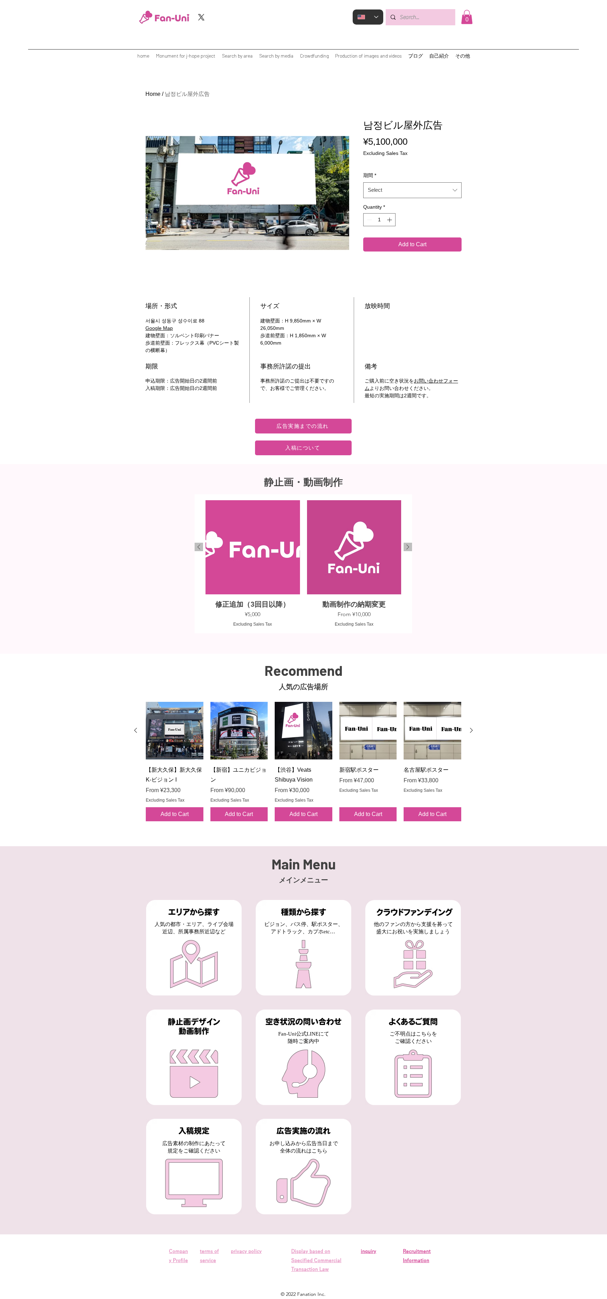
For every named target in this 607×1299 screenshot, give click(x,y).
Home (153, 94)
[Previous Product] (199, 547)
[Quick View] (174, 730)
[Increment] (390, 220)
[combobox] (412, 190)
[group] (303, 564)
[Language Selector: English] (368, 17)
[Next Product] (408, 547)
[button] (467, 17)
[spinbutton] (379, 220)
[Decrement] (368, 220)
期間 (369, 175)
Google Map (159, 328)
